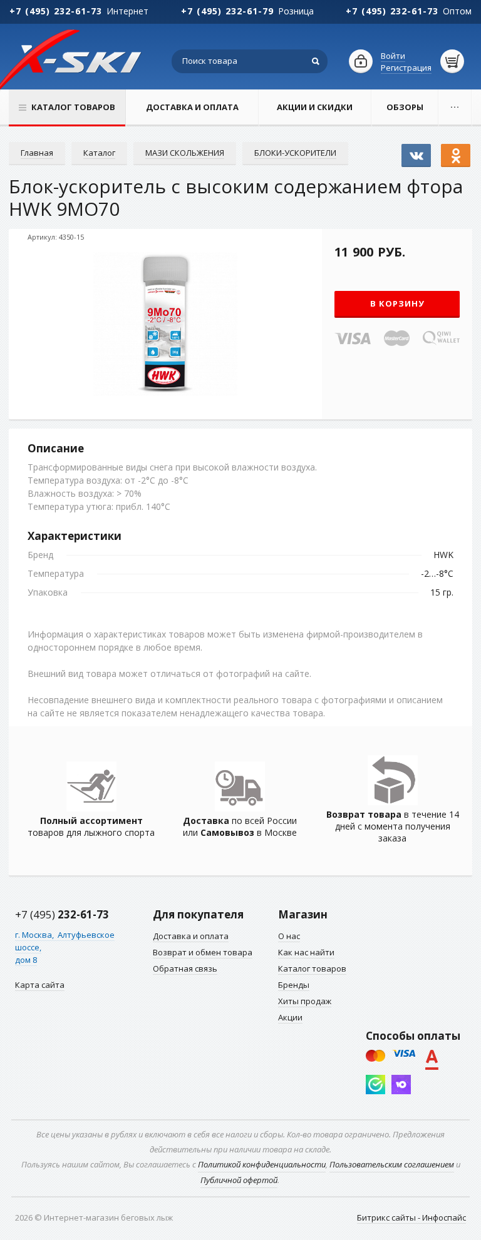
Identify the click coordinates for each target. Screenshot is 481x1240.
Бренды (293, 984)
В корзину (397, 303)
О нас (289, 936)
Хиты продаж (304, 1001)
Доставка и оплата (192, 107)
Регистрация (406, 67)
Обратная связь (185, 968)
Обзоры (404, 107)
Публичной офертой (238, 1180)
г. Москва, (35, 934)
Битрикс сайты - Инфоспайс (411, 1217)
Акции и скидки (315, 107)
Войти (393, 55)
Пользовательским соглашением (391, 1164)
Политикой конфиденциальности (262, 1164)
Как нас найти (306, 952)
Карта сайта (40, 984)
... (455, 104)
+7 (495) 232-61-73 (55, 11)
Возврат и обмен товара (202, 952)
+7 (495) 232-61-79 (227, 11)
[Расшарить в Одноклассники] (455, 149)
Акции (290, 1017)
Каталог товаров (312, 968)
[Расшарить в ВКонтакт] (416, 149)
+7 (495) (62, 914)
